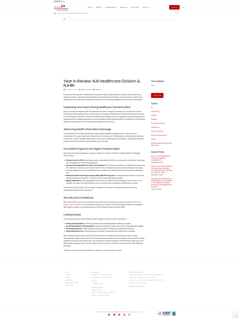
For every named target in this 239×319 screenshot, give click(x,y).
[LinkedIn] (60, 1)
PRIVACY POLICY (126, 312)
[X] (57, 1)
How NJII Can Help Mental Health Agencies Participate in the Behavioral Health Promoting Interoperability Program (161, 182)
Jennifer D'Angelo (86, 89)
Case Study (155, 111)
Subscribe (157, 95)
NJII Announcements (159, 135)
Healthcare (98, 89)
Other (153, 139)
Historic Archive (157, 131)
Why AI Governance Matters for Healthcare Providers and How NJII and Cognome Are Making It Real (161, 169)
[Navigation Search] (184, 7)
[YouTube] (62, 1)
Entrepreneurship (158, 123)
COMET (154, 115)
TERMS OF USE (137, 312)
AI (152, 107)
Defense (154, 119)
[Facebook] (55, 1)
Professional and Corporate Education (161, 144)
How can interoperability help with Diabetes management (160, 158)
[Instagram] (64, 1)
